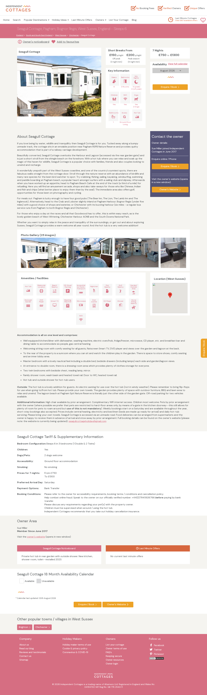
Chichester (41, 627)
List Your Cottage (119, 19)
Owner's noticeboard (36, 42)
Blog (134, 19)
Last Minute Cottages (186, 18)
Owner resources (115, 660)
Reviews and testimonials (32, 652)
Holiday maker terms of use (77, 645)
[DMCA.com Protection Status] (156, 659)
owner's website (36, 536)
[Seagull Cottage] (43, 253)
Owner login (112, 664)
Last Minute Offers (82, 19)
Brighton (23, 627)
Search (17, 19)
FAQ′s (109, 652)
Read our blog (26, 648)
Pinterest (159, 654)
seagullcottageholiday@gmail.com (87, 421)
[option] (44, 253)
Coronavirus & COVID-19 (75, 652)
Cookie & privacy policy (75, 648)
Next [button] (183, 253)
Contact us (25, 656)
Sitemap (23, 660)
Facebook (159, 645)
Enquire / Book (203, 348)
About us (24, 645)
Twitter (158, 649)
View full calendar (178, 64)
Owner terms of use (116, 648)
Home (6, 19)
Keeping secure (114, 656)
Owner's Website (169, 189)
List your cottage (115, 645)
